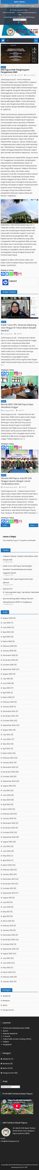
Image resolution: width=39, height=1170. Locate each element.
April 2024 (6, 748)
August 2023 (7, 786)
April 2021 (6, 916)
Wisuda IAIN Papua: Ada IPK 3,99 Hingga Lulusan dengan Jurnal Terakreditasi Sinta (16, 481)
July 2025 (6, 679)
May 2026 (6, 632)
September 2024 (9, 725)
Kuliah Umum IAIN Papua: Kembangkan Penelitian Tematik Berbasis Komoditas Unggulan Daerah (17, 569)
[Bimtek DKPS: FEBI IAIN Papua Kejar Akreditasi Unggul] (19, 387)
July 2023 (6, 790)
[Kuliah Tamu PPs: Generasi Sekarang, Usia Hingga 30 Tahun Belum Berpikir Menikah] (19, 307)
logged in (16, 540)
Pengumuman (8, 1010)
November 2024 (9, 716)
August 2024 (7, 730)
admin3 (20, 75)
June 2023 (7, 795)
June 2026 (7, 627)
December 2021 (9, 879)
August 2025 (7, 674)
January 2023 (8, 818)
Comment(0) (30, 75)
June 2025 (7, 683)
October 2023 (8, 776)
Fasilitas (6, 1042)
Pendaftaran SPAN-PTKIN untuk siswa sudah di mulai (34, 525)
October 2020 (8, 944)
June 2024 (7, 739)
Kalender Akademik (10, 1033)
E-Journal (6, 1036)
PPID (19, 15)
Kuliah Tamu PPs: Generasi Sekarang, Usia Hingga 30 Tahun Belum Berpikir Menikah (19, 328)
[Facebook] (3, 274)
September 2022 (9, 837)
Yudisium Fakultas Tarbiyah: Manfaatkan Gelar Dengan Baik (20, 558)
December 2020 (9, 935)
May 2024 (6, 744)
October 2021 (8, 888)
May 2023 (6, 800)
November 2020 (9, 940)
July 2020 (6, 958)
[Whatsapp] (11, 274)
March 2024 (7, 753)
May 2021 (6, 912)
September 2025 (9, 669)
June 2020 (7, 963)
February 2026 (8, 646)
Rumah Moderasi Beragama (27, 12)
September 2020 (9, 949)
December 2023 (9, 767)
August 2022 (7, 842)
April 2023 (6, 804)
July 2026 (6, 623)
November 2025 (9, 660)
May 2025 (6, 688)
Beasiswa (6, 1001)
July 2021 (6, 902)
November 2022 (9, 828)
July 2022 (6, 846)
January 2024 (8, 762)
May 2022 (6, 856)
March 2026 (7, 641)
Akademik (6, 996)
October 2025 (8, 665)
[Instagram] (15, 274)
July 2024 (6, 735)
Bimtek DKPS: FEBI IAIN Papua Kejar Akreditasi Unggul (17, 406)
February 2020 (8, 977)
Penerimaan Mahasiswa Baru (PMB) (16, 1028)
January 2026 (8, 651)
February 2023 (8, 814)
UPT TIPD (24, 1167)
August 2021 (7, 898)
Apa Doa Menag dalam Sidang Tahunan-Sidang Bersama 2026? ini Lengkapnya (18, 600)
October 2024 (8, 721)
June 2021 (6, 907)
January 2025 (8, 707)
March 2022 (7, 865)
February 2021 (8, 926)
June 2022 (7, 851)
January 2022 (8, 874)
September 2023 (9, 781)
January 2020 (8, 981)
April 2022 (6, 860)
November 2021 (8, 884)
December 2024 (9, 711)
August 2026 (7, 618)
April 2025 (6, 693)
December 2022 (9, 823)
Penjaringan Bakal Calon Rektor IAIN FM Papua (19, 17)
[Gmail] (20, 274)
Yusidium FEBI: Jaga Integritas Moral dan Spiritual (18, 581)
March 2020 (7, 972)
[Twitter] (7, 274)
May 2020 (6, 967)
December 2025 (9, 655)
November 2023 (9, 772)
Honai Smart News (9, 12)
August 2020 (7, 954)
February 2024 (8, 758)
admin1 (23, 487)
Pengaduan (7, 1044)
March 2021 (7, 921)
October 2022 (8, 832)
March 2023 (7, 809)
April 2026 (6, 637)
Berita (3, 67)
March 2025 (7, 697)
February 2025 (8, 702)
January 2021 (8, 930)
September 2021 (9, 893)
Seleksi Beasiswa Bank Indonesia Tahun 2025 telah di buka (7, 525)
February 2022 (8, 870)
